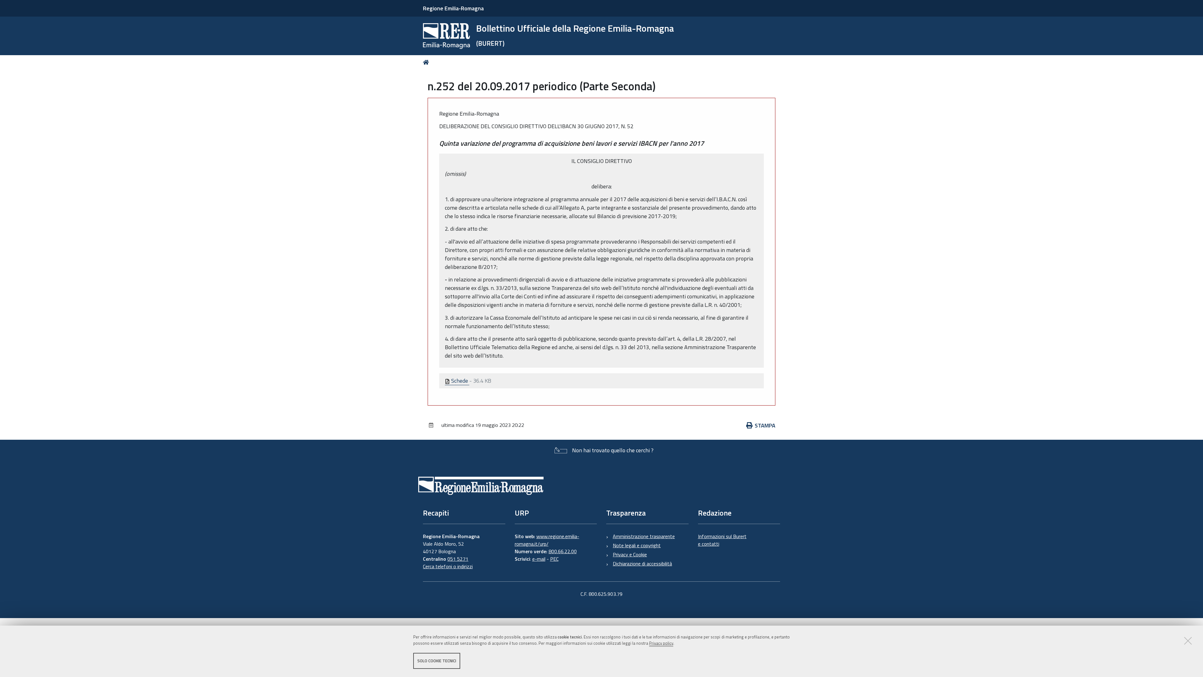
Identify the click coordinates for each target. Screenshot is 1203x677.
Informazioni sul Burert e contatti (722, 540)
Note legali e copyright (637, 545)
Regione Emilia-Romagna (453, 8)
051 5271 (457, 559)
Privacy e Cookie (630, 554)
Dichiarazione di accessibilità (642, 563)
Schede (459, 380)
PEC (554, 559)
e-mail (538, 559)
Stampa (765, 425)
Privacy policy (661, 643)
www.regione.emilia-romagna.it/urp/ (547, 540)
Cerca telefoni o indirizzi (448, 566)
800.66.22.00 (563, 551)
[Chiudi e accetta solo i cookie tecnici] (1188, 641)
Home (427, 62)
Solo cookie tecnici (436, 661)
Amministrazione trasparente (644, 536)
